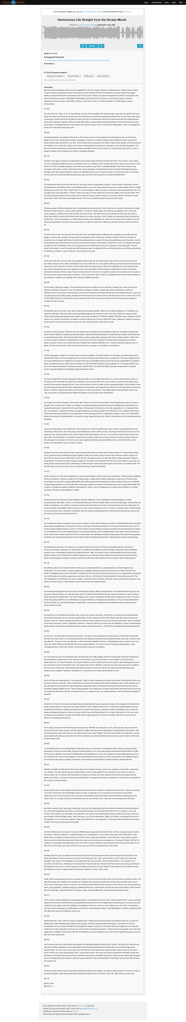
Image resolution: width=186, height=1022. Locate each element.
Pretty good (88, 76)
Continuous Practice (55, 60)
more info (127, 11)
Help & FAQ (82, 1005)
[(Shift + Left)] (83, 46)
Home (167, 2)
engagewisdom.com (89, 1008)
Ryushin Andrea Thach (86, 25)
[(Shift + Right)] (101, 46)
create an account (96, 11)
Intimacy (86, 60)
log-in (85, 11)
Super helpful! (102, 76)
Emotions (78, 60)
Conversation (69, 60)
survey (75, 1011)
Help (180, 2)
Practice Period (96, 60)
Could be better (73, 76)
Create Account (157, 2)
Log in (146, 2)
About (174, 2)
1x (140, 46)
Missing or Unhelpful (55, 76)
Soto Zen (105, 60)
